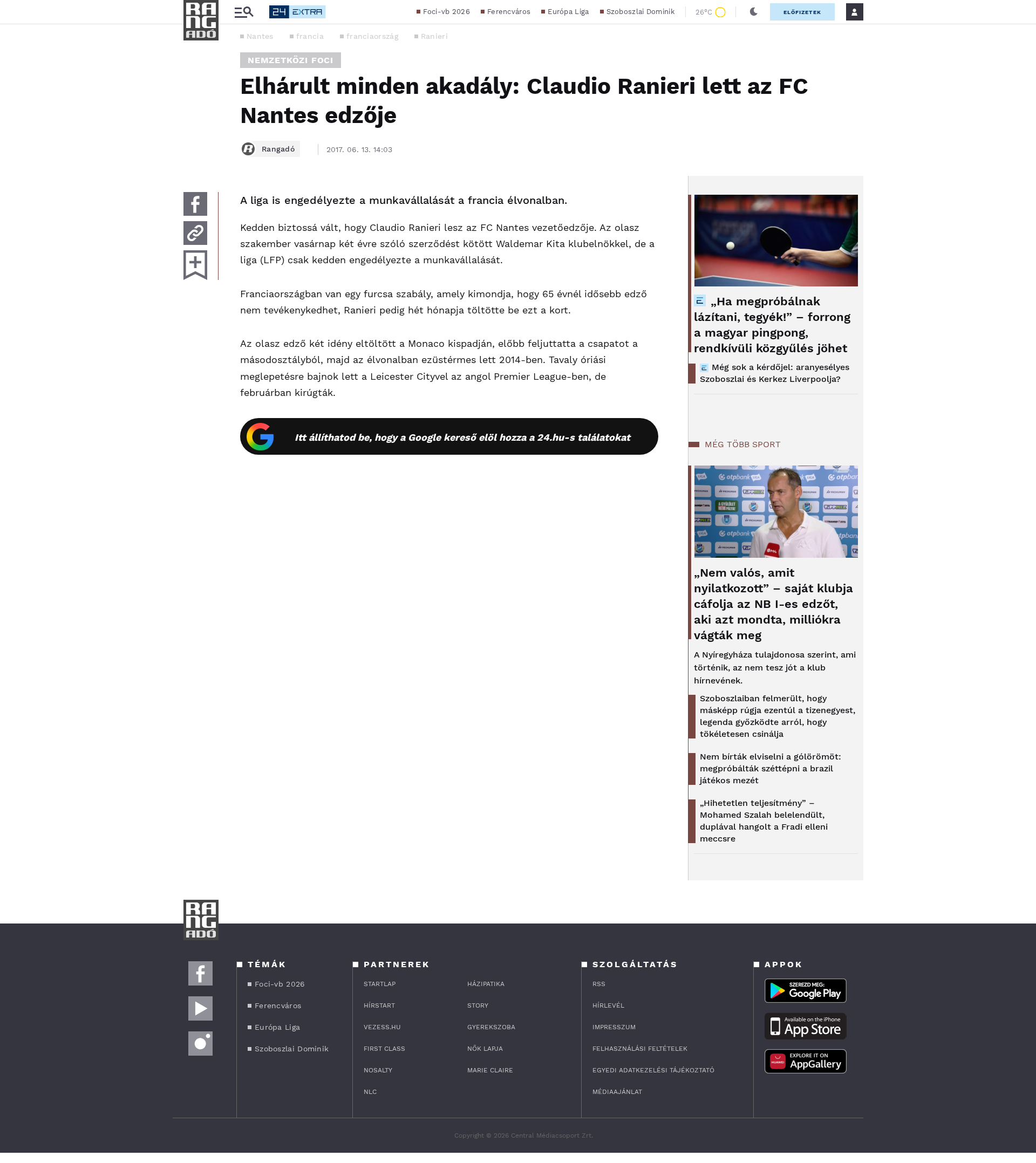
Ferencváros (508, 12)
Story (477, 1005)
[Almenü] (243, 12)
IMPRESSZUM (614, 1027)
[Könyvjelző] (195, 265)
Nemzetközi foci (290, 60)
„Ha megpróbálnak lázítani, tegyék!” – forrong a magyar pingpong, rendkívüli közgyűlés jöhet (772, 325)
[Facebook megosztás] (195, 204)
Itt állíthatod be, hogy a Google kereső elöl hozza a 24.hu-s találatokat (462, 437)
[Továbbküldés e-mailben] (195, 233)
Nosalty (378, 1070)
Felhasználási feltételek (639, 1048)
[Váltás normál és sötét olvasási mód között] (753, 11)
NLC (370, 1092)
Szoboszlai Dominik (640, 12)
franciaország (372, 36)
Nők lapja (485, 1048)
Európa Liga (568, 12)
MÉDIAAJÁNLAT (617, 1092)
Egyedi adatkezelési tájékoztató (653, 1070)
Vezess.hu (382, 1027)
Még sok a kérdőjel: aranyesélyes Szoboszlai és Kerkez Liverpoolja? (774, 373)
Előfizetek (802, 12)
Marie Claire (490, 1070)
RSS (598, 984)
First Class (384, 1048)
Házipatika (486, 984)
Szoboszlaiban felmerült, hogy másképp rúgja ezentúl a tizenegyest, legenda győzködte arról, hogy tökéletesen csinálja (777, 716)
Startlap (380, 984)
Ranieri (434, 36)
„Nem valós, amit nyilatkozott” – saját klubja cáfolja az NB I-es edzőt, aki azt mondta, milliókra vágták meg (773, 604)
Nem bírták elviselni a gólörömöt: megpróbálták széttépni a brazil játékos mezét (770, 768)
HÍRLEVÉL (608, 1005)
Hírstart (379, 1005)
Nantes (260, 36)
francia (310, 36)
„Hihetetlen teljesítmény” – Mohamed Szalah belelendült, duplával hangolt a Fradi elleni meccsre (764, 821)
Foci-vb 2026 (446, 12)
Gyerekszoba (491, 1027)
